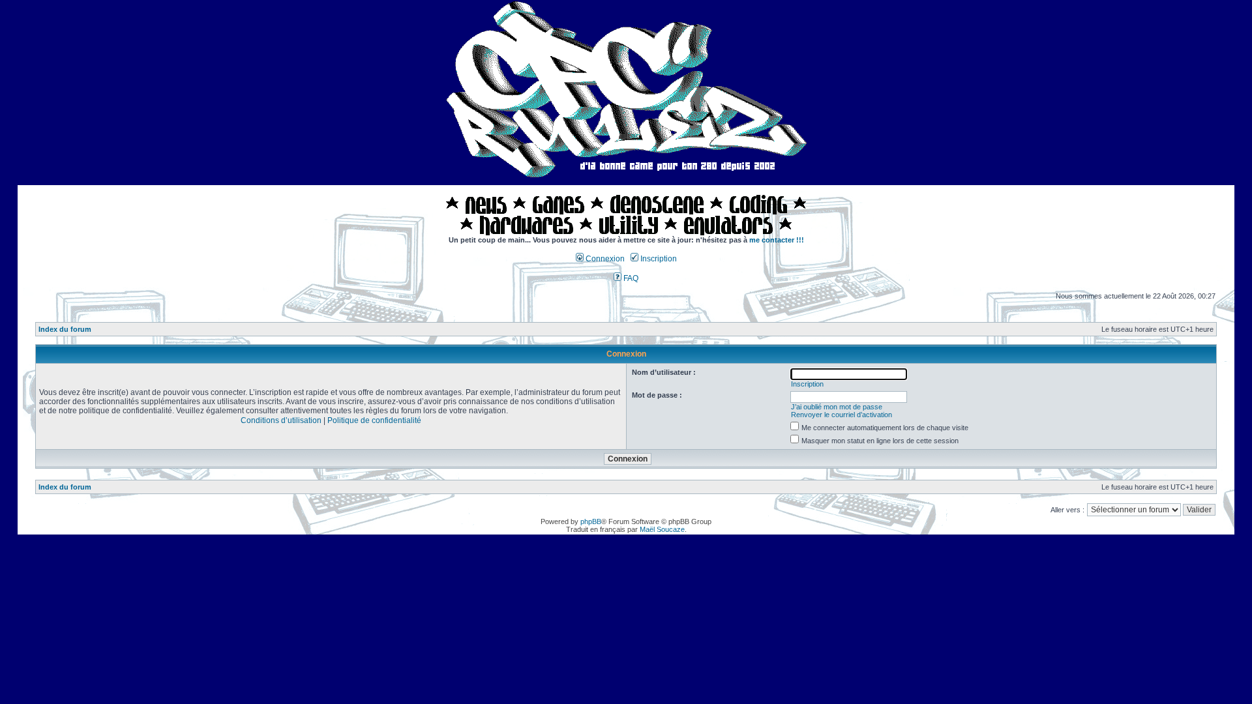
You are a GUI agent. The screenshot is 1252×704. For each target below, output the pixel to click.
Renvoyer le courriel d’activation (841, 414)
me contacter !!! (776, 240)
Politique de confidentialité (374, 420)
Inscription (657, 258)
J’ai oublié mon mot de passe (836, 407)
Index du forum (64, 329)
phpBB (590, 521)
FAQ (629, 278)
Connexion (604, 258)
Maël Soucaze (662, 529)
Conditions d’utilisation (281, 420)
